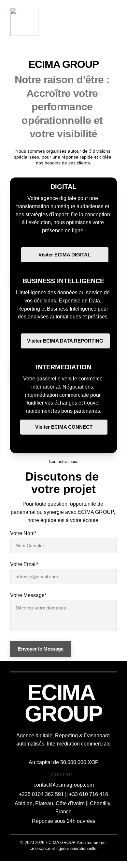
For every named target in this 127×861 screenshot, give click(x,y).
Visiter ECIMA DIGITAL (64, 254)
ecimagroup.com (74, 785)
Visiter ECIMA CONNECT (63, 427)
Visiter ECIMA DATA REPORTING (65, 341)
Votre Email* (24, 564)
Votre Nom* (23, 533)
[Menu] (113, 22)
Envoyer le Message (41, 649)
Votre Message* (28, 595)
